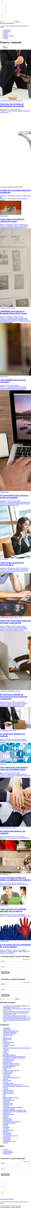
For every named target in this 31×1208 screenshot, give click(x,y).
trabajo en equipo (8, 322)
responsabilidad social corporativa (11, 1121)
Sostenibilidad (6, 1127)
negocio (23, 503)
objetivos (2, 630)
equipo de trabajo (22, 951)
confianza (10, 838)
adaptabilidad (6, 1028)
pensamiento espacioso (9, 1108)
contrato (10, 740)
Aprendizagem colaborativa (10, 1032)
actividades (10, 226)
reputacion (13, 389)
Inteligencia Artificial (8, 1083)
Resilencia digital (7, 1118)
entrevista (7, 503)
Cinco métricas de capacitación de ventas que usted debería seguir (14, 768)
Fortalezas (16, 629)
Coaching (5, 1046)
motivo (19, 740)
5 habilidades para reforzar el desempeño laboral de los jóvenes (13, 312)
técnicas (24, 227)
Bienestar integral (7, 1038)
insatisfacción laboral (5, 227)
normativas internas (8, 1104)
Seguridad (5, 1124)
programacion (3, 505)
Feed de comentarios (8, 1152)
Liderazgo (11, 617)
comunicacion (24, 318)
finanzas (11, 629)
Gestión (5, 34)
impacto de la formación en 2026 (11, 1077)
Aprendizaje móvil (7, 1035)
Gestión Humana (11, 100)
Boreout (5, 1040)
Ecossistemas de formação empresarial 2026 (14, 1057)
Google (2, 572)
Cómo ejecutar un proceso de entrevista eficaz (12, 564)
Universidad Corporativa (9, 1141)
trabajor (22, 706)
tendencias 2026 (7, 1132)
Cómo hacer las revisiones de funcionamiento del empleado (12, 105)
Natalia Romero (23, 224)
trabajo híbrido (6, 1137)
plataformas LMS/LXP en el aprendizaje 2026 (14, 1110)
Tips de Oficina (4, 376)
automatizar (10, 502)
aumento (15, 226)
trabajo (7, 112)
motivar (25, 629)
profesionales (23, 388)
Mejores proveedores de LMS (10, 1097)
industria (14, 388)
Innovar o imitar (7, 1080)
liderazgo (19, 884)
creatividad (15, 838)
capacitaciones (11, 774)
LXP (4, 1096)
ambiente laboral (12, 627)
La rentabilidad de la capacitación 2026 (13, 1084)
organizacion (24, 740)
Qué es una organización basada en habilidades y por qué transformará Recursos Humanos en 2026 (16, 1019)
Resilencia (5, 1117)
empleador (2, 388)
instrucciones (26, 110)
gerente (26, 571)
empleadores (15, 319)
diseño (28, 502)
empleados (21, 319)
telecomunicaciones (8, 1130)
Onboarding (6, 1106)
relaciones (7, 389)
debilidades (19, 627)
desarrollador (23, 502)
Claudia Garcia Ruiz (15, 109)
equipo (7, 629)
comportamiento (17, 386)
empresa (11, 571)
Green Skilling (6, 1076)
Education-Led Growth (9, 1059)
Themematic (6, 1207)
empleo (7, 571)
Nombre (3, 961)
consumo (13, 198)
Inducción (5, 1079)
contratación (3, 319)
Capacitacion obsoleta (8, 1045)
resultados (2, 112)
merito (15, 227)
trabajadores (11, 953)
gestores (21, 629)
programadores (11, 505)
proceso (23, 704)
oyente (17, 388)
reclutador (2, 389)
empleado (20, 110)
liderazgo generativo (8, 1091)
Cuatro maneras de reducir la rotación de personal (12, 220)
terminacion (3, 742)
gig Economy (6, 1074)
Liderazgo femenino (8, 1090)
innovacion (3, 839)
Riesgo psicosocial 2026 (9, 1123)
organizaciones (8, 630)
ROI (13, 777)
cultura (21, 569)
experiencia (21, 571)
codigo (18, 502)
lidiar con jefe (15, 321)
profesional (3, 706)
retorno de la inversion (5, 777)
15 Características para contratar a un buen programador (14, 496)
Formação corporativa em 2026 (11, 1063)
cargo (20, 703)
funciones (2, 200)
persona (20, 227)
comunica (24, 703)
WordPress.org (7, 1153)
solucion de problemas (25, 321)
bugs (15, 502)
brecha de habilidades (8, 1042)
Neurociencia (6, 1101)
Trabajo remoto (7, 1138)
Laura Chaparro (15, 385)
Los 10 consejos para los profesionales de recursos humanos (15, 946)
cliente (9, 198)
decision (25, 569)
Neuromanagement (8, 1103)
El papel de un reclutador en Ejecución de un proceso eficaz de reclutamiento (13, 696)
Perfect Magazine (16, 1207)
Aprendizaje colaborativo (9, 1033)
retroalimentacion (15, 706)
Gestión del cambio (8, 1072)
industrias (12, 503)
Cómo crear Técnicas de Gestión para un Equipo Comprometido (15, 622)
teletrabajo (5, 1131)
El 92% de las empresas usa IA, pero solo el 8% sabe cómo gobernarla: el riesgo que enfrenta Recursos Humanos (16, 1013)
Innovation (6, 1082)
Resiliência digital (7, 1120)
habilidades (6, 321)
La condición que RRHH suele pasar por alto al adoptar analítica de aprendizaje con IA (15, 1016)
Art (4, 1036)
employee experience (8, 1060)
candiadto (10, 703)
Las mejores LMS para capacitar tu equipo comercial (16, 1086)
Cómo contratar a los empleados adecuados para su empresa (13, 910)
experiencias (24, 198)
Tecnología (6, 1128)
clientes (9, 884)
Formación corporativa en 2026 (11, 1065)
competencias (17, 318)
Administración (7, 30)
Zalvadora (5, 1142)
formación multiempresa (9, 1066)
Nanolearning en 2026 (8, 1100)
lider (11, 321)
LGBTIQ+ (6, 1087)
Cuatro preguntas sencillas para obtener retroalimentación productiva (15, 879)
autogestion (10, 318)
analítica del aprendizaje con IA (11, 1031)
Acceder (5, 1149)
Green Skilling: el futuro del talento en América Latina (16, 1008)
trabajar (23, 389)
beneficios (20, 226)
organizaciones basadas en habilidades (12, 1107)
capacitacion (16, 569)
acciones (10, 110)
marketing (17, 503)
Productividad (19, 100)
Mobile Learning (7, 1099)
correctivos (15, 110)
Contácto (5, 38)
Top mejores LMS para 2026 (10, 1135)
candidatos (10, 386)
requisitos (18, 389)
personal (13, 775)
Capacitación (6, 31)
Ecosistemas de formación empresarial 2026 (14, 1056)
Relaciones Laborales (8, 35)
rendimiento (6, 1115)
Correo (3, 967)
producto (27, 503)
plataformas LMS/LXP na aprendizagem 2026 (14, 1111)
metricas (9, 775)
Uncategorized (6, 1140)
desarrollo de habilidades (9, 1055)
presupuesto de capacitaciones (23, 775)
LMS (4, 1094)
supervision (20, 630)
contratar (10, 916)
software (17, 505)
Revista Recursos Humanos (7, 23)
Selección (5, 37)
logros (12, 227)
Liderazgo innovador (8, 1093)
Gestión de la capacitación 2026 (11, 1070)
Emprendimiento (7, 1062)
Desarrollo (5, 33)
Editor (21, 316)
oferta (6, 953)
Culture (5, 1052)
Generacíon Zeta (7, 1067)
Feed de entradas (7, 1151)
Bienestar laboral (7, 1039)
